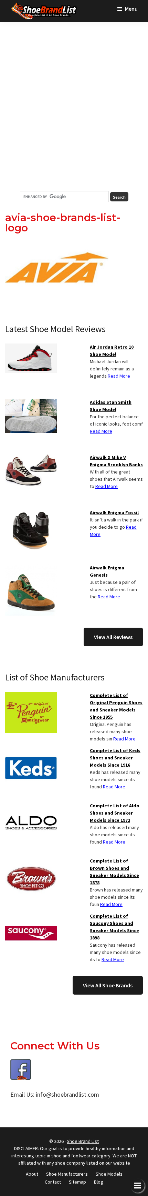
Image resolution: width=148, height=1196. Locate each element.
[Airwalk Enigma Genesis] (31, 568)
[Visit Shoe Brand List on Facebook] (20, 1064)
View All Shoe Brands (108, 985)
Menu (131, 8)
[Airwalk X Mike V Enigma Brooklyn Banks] (31, 458)
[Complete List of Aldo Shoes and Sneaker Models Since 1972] (31, 806)
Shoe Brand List (83, 1141)
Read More (119, 376)
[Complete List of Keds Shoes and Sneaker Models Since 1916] (31, 751)
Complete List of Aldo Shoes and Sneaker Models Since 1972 (114, 813)
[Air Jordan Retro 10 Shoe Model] (31, 347)
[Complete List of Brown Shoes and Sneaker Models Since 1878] (31, 861)
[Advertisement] (74, 106)
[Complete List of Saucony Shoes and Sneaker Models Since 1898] (31, 916)
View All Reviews (113, 637)
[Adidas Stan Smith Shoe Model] (31, 402)
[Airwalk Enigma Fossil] (31, 513)
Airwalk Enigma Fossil (114, 512)
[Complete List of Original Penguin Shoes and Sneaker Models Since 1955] (31, 695)
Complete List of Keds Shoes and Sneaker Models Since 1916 (115, 757)
